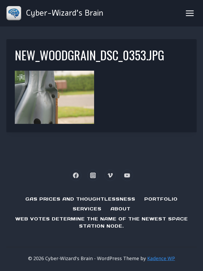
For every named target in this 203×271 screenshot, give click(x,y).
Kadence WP (161, 258)
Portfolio (161, 199)
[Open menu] (190, 13)
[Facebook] (75, 175)
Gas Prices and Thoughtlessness (80, 199)
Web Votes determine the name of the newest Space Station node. (101, 222)
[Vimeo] (110, 175)
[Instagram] (93, 175)
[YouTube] (127, 175)
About (120, 209)
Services (87, 209)
